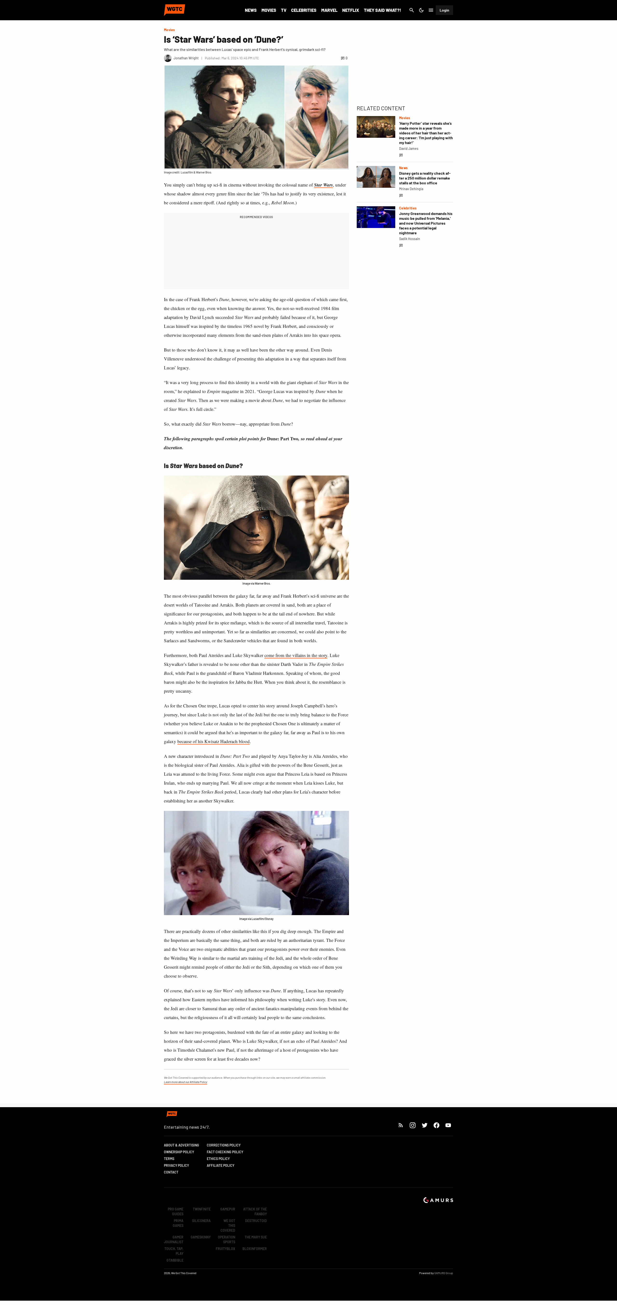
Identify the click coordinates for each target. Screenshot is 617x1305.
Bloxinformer (254, 1249)
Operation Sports (226, 1239)
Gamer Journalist (173, 1239)
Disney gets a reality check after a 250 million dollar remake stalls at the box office (425, 178)
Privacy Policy (176, 1165)
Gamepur (227, 1209)
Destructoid (256, 1221)
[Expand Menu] (431, 10)
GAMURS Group (443, 1273)
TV (283, 10)
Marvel (329, 10)
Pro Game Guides (175, 1211)
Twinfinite (202, 1209)
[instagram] (412, 1125)
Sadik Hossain (409, 239)
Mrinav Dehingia (411, 189)
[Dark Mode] (421, 10)
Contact (171, 1172)
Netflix (350, 10)
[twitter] (424, 1125)
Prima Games (178, 1223)
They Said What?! (382, 10)
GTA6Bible (175, 1260)
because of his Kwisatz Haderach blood (213, 741)
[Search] (411, 10)
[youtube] (448, 1125)
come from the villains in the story (295, 655)
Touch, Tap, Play (173, 1251)
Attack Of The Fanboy (255, 1211)
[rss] (401, 1125)
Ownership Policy (179, 1152)
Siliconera (201, 1221)
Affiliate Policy (220, 1165)
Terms (169, 1159)
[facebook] (436, 1125)
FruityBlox (225, 1249)
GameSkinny (201, 1237)
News (251, 10)
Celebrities (303, 10)
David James (408, 148)
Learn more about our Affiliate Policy (185, 1082)
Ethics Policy (218, 1159)
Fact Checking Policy (225, 1152)
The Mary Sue (256, 1237)
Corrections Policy (224, 1145)
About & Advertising (181, 1145)
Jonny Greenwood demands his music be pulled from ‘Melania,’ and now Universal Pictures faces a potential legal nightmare (425, 223)
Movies (269, 10)
